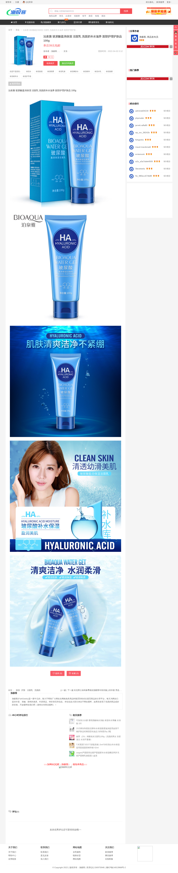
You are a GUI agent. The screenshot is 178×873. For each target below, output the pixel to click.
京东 (65, 51)
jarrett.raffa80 (141, 125)
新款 (103, 16)
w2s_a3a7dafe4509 (144, 161)
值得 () (58, 673)
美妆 (17, 30)
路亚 (91, 16)
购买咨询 (176, 41)
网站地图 (77, 859)
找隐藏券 (47, 22)
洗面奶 (37, 690)
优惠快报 (30, 22)
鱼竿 (84, 16)
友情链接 (12, 859)
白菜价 (68, 16)
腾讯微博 (109, 855)
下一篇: (95, 690)
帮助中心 (12, 855)
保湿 (18, 690)
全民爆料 (77, 852)
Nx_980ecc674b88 (143, 176)
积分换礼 (150, 2)
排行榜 (79, 22)
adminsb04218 (141, 111)
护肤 (23, 690)
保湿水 (28, 71)
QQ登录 (29, 2)
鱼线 (97, 16)
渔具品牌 (53, 16)
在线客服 (109, 859)
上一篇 (63, 690)
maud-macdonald (143, 147)
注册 (17, 2)
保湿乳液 (62, 71)
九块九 (63, 22)
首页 (15, 22)
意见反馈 (44, 855)
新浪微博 (109, 852)
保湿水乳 (98, 71)
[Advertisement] (65, 787)
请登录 (8, 2)
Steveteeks (140, 169)
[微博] (176, 52)
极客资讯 (95, 22)
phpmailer (139, 118)
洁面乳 (30, 690)
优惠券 (77, 16)
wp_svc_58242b (142, 132)
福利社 (110, 22)
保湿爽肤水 (74, 71)
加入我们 (44, 859)
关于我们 (12, 852)
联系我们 (44, 852)
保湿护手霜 (27, 76)
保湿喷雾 (50, 71)
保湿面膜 (109, 71)
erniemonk (140, 154)
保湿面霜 (39, 71)
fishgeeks (139, 140)
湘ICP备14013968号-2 (116, 867)
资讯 (61, 16)
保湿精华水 (14, 76)
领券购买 (50, 63)
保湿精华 (86, 71)
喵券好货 (77, 855)
